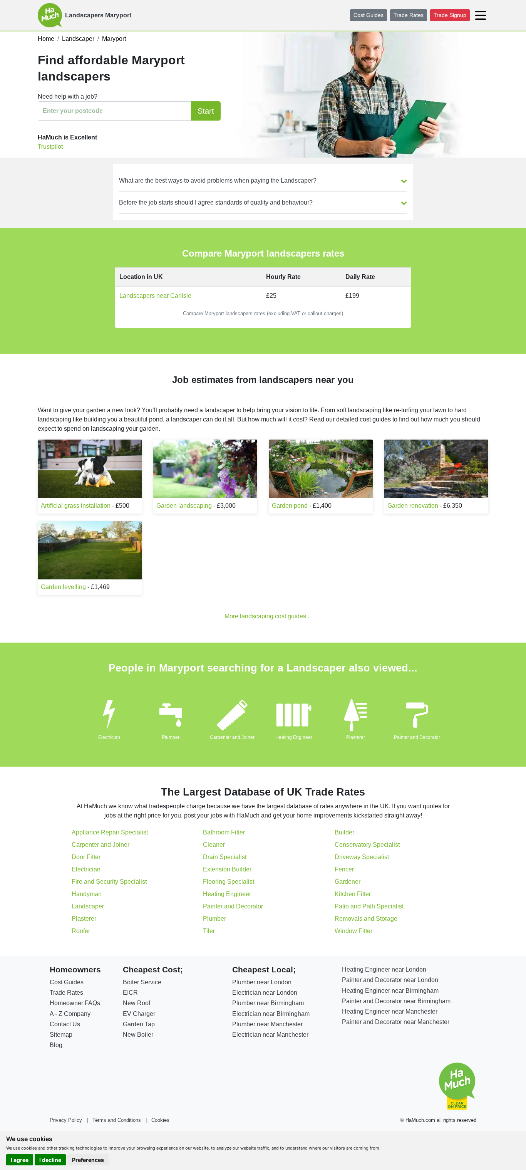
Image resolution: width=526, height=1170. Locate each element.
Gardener (347, 881)
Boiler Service (142, 982)
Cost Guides (368, 15)
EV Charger (139, 1014)
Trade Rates (409, 15)
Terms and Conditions (116, 1120)
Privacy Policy (66, 1120)
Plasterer (355, 737)
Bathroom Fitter (224, 832)
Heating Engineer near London (384, 969)
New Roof (136, 1003)
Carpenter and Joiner (232, 737)
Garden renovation (412, 505)
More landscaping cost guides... (267, 616)
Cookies (160, 1120)
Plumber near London (261, 982)
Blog (56, 1045)
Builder (344, 832)
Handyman (87, 894)
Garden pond (290, 505)
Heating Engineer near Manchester (389, 1011)
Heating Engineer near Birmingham (390, 990)
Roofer (81, 931)
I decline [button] (50, 1160)
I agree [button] (19, 1160)
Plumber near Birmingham (268, 1003)
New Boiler (138, 1034)
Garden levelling (63, 587)
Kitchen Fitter (353, 894)
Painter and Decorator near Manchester (395, 1022)
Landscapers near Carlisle (155, 295)
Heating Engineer (293, 737)
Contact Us (65, 1024)
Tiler (209, 931)
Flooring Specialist (228, 881)
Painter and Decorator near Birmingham (396, 1001)
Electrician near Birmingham (271, 1014)
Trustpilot (50, 146)
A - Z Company (70, 1014)
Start (206, 111)
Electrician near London (264, 992)
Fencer (344, 869)
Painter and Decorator (417, 737)
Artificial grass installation (76, 505)
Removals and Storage (366, 918)
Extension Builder (227, 869)
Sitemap (61, 1034)
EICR (130, 992)
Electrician (109, 737)
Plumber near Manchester (267, 1024)
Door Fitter (86, 857)
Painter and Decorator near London (390, 980)
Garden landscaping (184, 505)
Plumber (170, 737)
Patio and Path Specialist (369, 906)
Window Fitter (353, 931)
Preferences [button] (88, 1160)
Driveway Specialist (362, 857)
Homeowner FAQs (75, 1003)
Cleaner (214, 844)
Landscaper (88, 906)
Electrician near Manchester (270, 1034)
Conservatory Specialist (367, 844)
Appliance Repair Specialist (110, 832)
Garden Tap (139, 1024)
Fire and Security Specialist (109, 881)
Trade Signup (450, 15)
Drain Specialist (224, 857)
